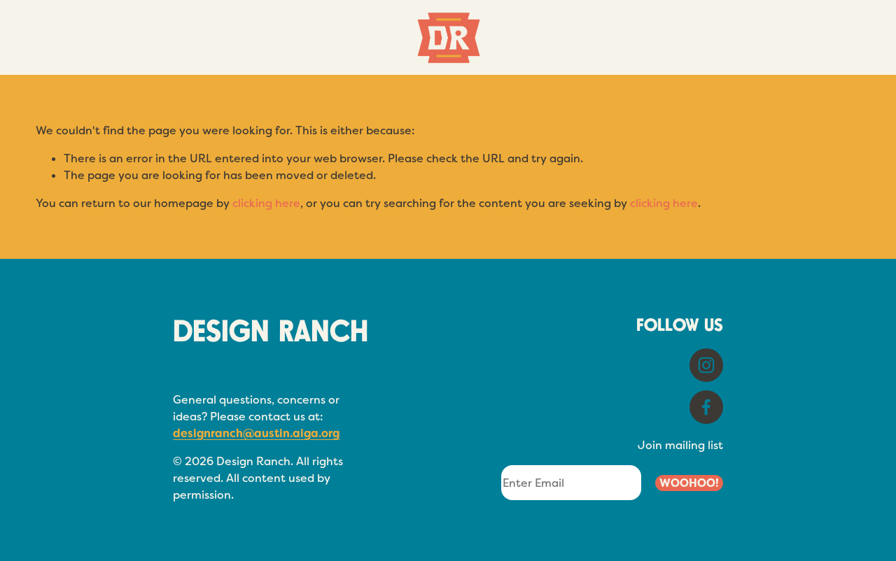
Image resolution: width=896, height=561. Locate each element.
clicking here (266, 203)
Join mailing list (680, 445)
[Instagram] (706, 365)
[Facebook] (706, 407)
